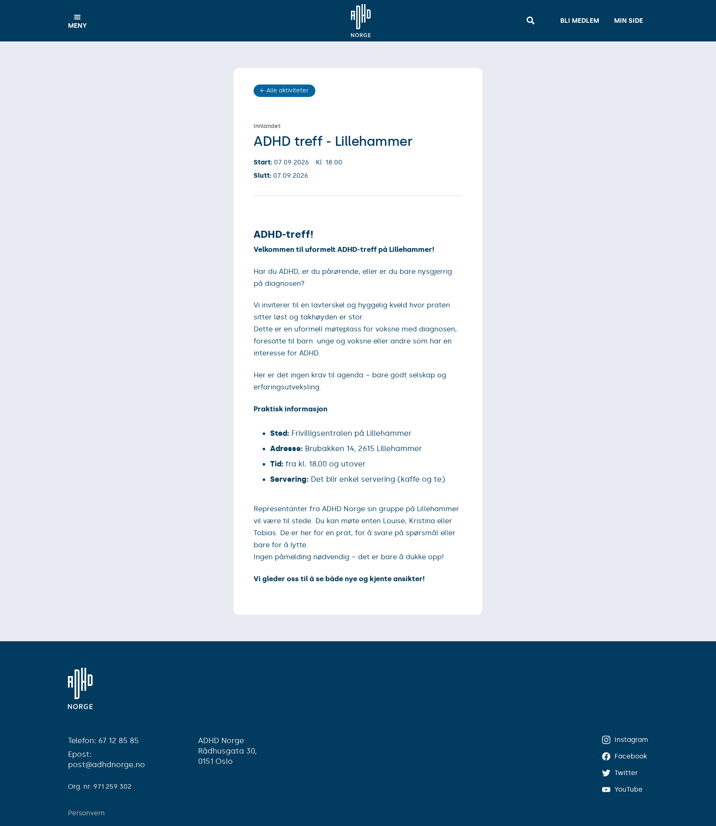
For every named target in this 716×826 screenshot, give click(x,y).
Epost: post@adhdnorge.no (106, 759)
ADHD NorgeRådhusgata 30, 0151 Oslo (227, 751)
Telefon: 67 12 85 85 (103, 740)
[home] (361, 20)
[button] (77, 20)
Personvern (86, 813)
